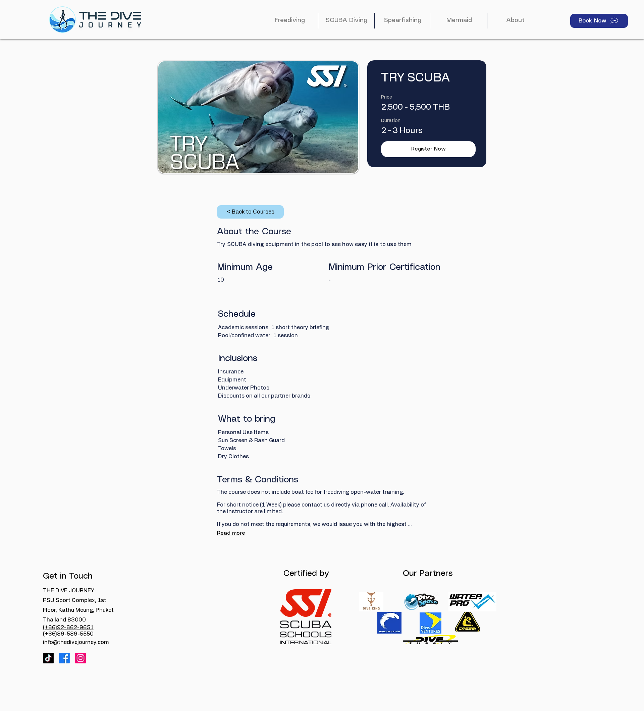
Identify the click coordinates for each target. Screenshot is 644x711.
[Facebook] (64, 658)
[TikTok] (48, 658)
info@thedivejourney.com (76, 642)
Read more (231, 533)
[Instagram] (80, 658)
